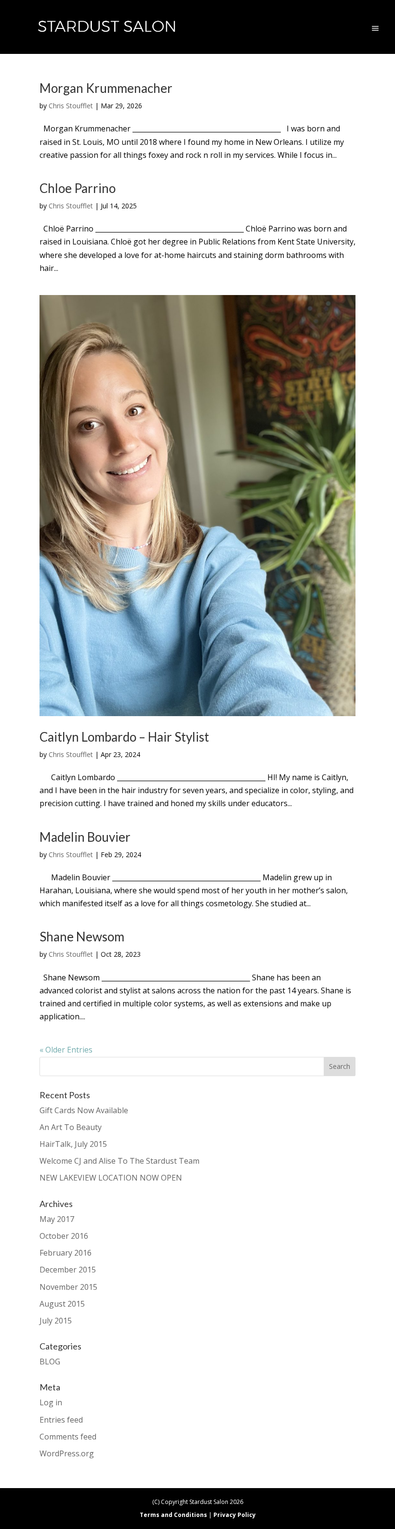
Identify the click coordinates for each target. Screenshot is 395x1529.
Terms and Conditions (173, 1515)
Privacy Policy (234, 1515)
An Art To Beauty (71, 1127)
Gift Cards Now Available (84, 1110)
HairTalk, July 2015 (73, 1144)
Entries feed (61, 1419)
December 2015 (68, 1269)
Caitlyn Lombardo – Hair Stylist (124, 737)
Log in (51, 1402)
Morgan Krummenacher (106, 88)
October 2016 (64, 1236)
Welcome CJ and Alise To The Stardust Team (119, 1161)
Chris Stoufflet (71, 105)
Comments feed (68, 1436)
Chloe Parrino (78, 188)
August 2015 (62, 1303)
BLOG (50, 1361)
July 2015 (56, 1320)
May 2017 (57, 1219)
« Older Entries (66, 1049)
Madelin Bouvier (85, 837)
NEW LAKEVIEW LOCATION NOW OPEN (111, 1177)
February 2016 (66, 1252)
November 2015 (68, 1287)
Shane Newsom (82, 936)
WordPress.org (67, 1453)
